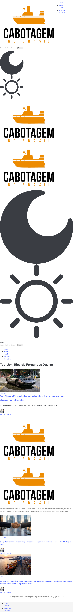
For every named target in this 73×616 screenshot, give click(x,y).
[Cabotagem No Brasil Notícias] (36, 144)
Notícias (3, 393)
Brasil (2, 577)
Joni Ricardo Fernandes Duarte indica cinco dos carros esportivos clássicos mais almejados (32, 398)
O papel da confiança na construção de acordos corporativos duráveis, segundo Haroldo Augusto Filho (36, 543)
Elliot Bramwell (5, 414)
